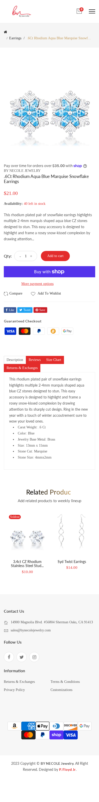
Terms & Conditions (65, 682)
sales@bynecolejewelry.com (31, 630)
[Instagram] (34, 657)
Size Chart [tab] (53, 360)
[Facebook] (9, 657)
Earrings (15, 38)
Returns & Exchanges (19, 682)
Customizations (61, 690)
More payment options (37, 284)
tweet (26, 310)
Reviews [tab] (35, 360)
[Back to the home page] (5, 32)
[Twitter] (21, 657)
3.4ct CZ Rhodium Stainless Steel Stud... (27, 563)
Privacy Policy (14, 690)
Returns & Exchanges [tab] (22, 368)
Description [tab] (15, 360)
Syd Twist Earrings (72, 561)
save (42, 310)
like (11, 310)
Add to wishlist (49, 293)
